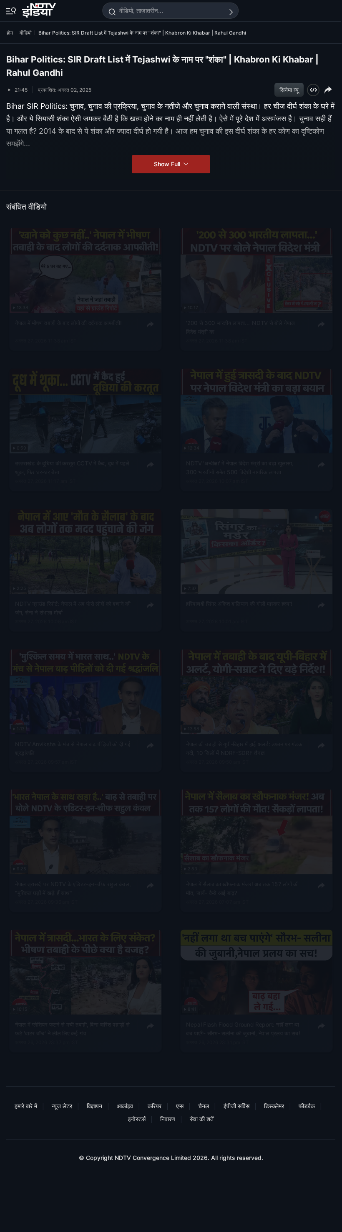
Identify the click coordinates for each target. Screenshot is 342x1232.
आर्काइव (125, 1106)
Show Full (168, 163)
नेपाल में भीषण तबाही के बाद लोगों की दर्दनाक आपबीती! (68, 323)
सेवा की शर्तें (202, 1118)
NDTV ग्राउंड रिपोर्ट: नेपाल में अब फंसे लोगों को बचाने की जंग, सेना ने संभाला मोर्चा (72, 607)
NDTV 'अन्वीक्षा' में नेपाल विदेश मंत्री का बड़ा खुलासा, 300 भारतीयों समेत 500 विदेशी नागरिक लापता (239, 467)
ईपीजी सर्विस (236, 1106)
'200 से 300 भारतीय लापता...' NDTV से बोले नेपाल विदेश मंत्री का (240, 327)
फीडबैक (307, 1106)
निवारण (167, 1118)
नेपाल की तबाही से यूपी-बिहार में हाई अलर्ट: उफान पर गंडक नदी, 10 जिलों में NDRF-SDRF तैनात (244, 748)
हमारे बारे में (26, 1106)
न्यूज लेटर (62, 1106)
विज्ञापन (94, 1106)
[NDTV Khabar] (40, 8)
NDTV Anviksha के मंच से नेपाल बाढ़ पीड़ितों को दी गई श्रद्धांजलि (72, 748)
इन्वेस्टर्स (137, 1118)
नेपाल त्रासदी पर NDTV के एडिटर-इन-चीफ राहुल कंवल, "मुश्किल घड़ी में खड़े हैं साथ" (73, 888)
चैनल (203, 1106)
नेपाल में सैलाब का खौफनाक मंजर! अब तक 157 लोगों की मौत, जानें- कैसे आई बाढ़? (242, 888)
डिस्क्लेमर (274, 1106)
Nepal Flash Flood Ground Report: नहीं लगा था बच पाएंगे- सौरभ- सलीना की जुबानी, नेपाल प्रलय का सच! (243, 1029)
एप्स (180, 1106)
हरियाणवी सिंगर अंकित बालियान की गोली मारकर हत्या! (239, 603)
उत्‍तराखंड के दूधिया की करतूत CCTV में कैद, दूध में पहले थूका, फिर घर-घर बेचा (72, 467)
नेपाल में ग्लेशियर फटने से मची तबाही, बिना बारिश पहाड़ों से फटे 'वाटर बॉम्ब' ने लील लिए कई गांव (72, 1029)
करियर (154, 1106)
